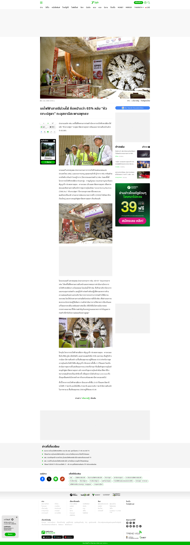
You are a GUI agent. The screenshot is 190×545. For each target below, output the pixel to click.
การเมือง (117, 167)
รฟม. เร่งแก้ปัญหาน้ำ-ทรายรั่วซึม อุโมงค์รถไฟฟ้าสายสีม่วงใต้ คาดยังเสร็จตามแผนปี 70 (67, 457)
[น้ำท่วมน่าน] (48, 149)
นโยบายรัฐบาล (83, 481)
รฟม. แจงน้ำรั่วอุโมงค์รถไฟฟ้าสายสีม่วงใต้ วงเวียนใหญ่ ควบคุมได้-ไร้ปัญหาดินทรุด (66, 461)
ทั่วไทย (116, 156)
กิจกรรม (44, 522)
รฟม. (71, 477)
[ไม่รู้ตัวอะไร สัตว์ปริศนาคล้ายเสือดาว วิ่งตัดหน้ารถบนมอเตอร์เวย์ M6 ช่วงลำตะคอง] (143, 153)
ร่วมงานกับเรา (51, 522)
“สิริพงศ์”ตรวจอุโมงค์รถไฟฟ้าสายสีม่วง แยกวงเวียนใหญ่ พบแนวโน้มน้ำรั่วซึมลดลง (66, 454)
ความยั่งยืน (58, 513)
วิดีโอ (84, 511)
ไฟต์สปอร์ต (113, 506)
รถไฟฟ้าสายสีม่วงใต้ (80, 477)
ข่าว (128, 101)
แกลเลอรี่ (100, 511)
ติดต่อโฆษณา (68, 525)
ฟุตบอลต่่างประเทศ (103, 504)
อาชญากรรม (118, 177)
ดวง (71, 508)
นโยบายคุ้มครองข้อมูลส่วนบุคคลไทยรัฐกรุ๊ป (109, 522)
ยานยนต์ (57, 511)
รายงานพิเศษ (73, 504)
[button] (41, 132)
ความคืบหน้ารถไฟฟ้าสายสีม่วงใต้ (133, 477)
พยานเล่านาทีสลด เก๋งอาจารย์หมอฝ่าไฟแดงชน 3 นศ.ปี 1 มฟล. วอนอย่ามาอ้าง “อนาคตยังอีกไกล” (124, 174)
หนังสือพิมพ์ (86, 504)
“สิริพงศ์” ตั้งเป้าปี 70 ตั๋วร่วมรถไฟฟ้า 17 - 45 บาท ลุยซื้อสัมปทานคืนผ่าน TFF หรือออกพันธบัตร (70, 464)
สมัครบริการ (138, 2)
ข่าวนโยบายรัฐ (73, 481)
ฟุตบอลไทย (113, 504)
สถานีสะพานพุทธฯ (118, 477)
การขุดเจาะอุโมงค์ (98, 484)
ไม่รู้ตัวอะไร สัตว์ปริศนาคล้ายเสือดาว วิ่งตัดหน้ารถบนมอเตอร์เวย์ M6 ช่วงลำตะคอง (125, 153)
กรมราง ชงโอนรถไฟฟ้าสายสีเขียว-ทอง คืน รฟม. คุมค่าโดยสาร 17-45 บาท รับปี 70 (66, 451)
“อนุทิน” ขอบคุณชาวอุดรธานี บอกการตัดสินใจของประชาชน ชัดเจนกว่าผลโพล (124, 163)
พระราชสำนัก (45, 504)
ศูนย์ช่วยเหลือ (92, 522)
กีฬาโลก (100, 508)
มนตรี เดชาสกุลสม (106, 481)
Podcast (72, 513)
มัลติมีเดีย (72, 515)
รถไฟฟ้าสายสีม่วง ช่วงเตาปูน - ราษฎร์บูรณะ (80, 484)
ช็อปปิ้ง (128, 501)
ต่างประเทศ (58, 508)
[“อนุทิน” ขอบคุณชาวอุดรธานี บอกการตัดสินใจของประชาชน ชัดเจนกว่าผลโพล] (143, 164)
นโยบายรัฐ (135, 101)
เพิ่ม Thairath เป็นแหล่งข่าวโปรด (134, 108)
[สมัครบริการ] (132, 204)
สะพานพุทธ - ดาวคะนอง (141, 481)
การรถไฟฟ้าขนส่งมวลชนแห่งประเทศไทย (123, 481)
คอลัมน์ (72, 506)
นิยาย (71, 511)
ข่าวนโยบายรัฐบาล (94, 481)
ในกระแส (44, 506)
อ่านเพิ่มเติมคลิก (8, 527)
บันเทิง (84, 506)
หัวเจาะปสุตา (108, 477)
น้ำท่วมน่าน (48, 158)
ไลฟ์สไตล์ (85, 513)
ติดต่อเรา (61, 525)
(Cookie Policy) (7, 529)
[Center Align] (16, 517)
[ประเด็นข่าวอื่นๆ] (54, 141)
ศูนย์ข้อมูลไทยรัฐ (79, 522)
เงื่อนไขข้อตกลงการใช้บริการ (49, 525)
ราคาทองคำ (45, 513)
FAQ (86, 522)
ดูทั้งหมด (145, 147)
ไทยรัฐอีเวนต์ (130, 504)
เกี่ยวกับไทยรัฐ (61, 522)
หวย (84, 508)
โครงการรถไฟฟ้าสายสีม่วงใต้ (95, 477)
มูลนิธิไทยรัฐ (69, 522)
